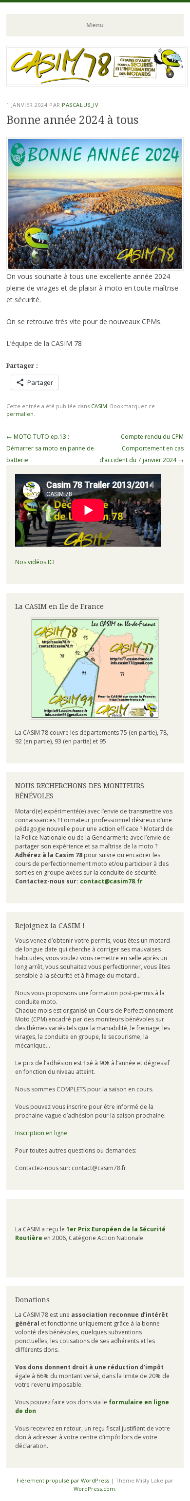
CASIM (99, 406)
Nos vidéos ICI (35, 562)
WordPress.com (94, 1488)
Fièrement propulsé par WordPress (63, 1480)
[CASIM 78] (97, 83)
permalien (20, 413)
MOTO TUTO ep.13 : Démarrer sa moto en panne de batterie (50, 448)
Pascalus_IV (80, 104)
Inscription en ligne (41, 1133)
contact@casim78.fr (111, 881)
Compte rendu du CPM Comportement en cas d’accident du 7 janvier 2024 (141, 448)
